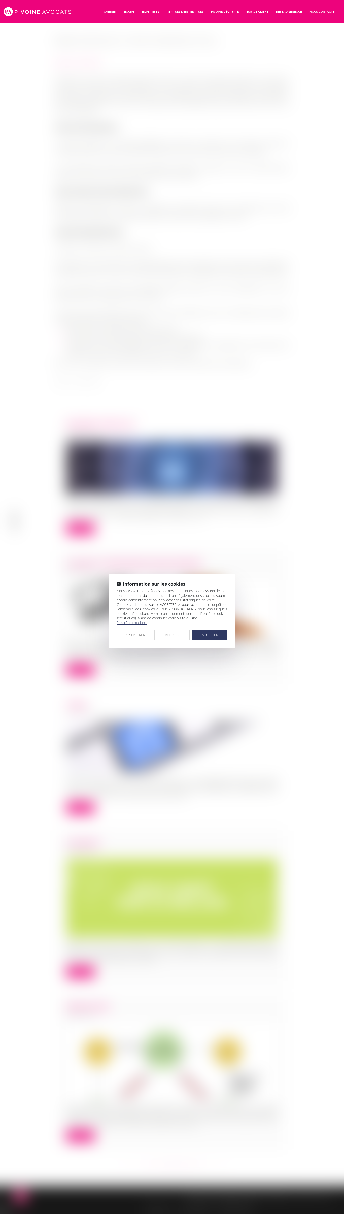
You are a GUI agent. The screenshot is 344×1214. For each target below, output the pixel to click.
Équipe (129, 11)
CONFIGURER (134, 635)
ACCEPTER (210, 634)
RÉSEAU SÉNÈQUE (289, 11)
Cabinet (110, 11)
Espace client (257, 11)
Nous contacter (322, 11)
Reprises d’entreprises (185, 11)
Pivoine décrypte (225, 11)
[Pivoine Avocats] (37, 11)
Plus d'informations (132, 622)
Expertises (150, 11)
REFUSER (172, 635)
